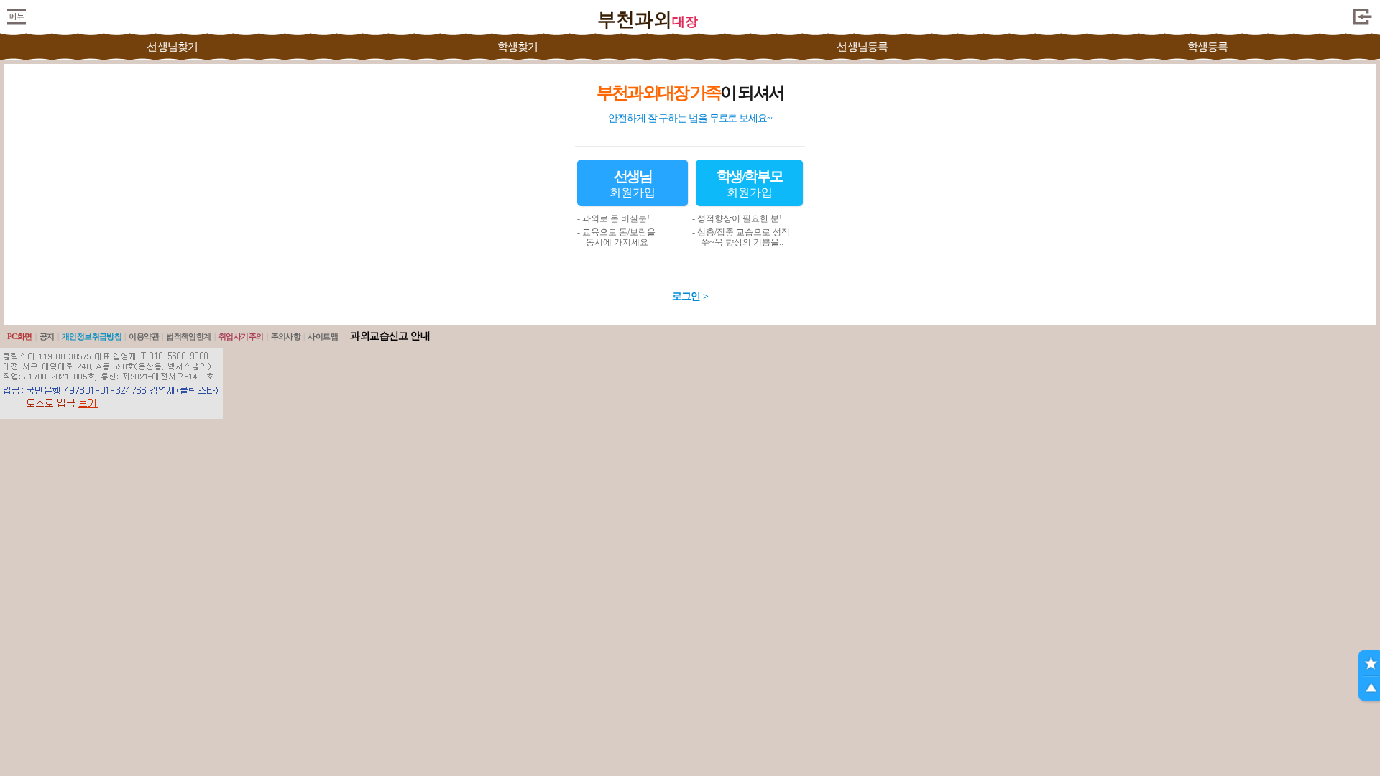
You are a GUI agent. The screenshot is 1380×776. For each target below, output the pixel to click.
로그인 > (690, 296)
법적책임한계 (188, 336)
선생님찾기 (172, 46)
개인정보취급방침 (92, 336)
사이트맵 (323, 336)
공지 (47, 336)
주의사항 (286, 336)
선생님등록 (862, 46)
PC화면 (19, 336)
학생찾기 (517, 46)
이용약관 (144, 336)
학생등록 (1207, 46)
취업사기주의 (241, 336)
